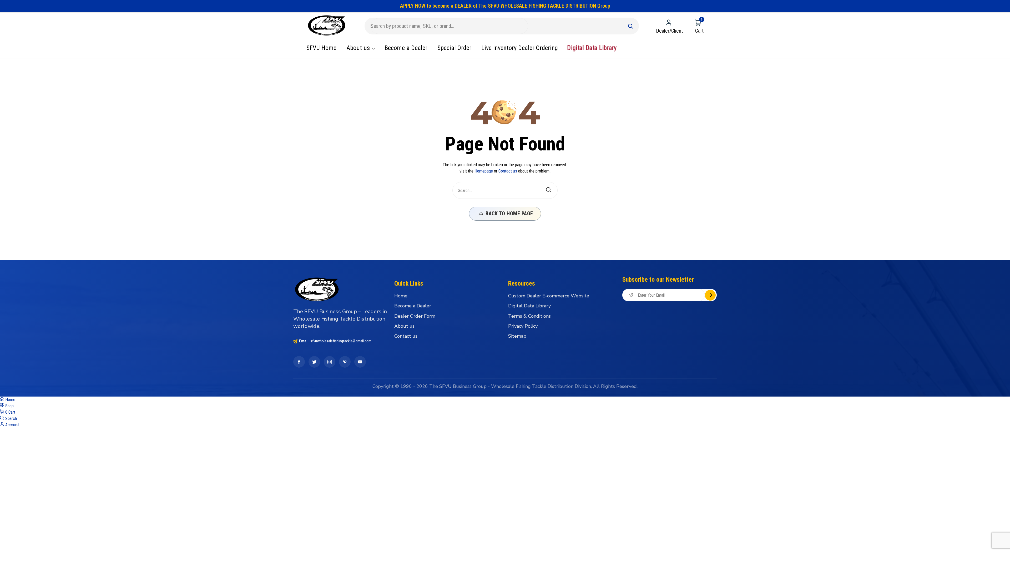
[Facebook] (299, 362)
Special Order (454, 47)
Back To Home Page (508, 213)
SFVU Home (321, 47)
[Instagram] (329, 362)
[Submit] (630, 26)
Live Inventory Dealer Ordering (519, 47)
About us (358, 47)
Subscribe (710, 295)
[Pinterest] (345, 362)
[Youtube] (360, 362)
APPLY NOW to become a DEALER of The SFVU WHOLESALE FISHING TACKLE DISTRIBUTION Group (505, 6)
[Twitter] (314, 362)
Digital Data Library (591, 48)
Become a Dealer (406, 47)
